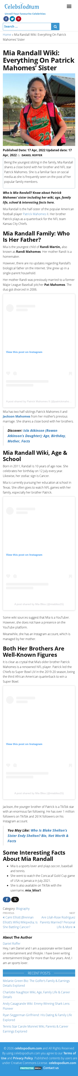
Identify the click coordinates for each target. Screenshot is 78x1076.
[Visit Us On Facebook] (6, 18)
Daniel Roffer (32, 155)
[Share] (7, 899)
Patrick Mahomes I (35, 214)
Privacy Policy (23, 1058)
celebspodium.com (28, 1048)
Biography (23, 908)
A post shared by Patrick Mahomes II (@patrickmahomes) (40, 401)
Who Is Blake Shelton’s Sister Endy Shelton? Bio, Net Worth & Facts (38, 835)
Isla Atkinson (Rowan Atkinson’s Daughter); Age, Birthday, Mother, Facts (37, 435)
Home (7, 34)
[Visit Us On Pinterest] (18, 18)
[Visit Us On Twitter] (12, 18)
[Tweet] (15, 899)
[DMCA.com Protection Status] (31, 1068)
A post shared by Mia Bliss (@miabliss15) (39, 604)
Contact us (51, 1068)
